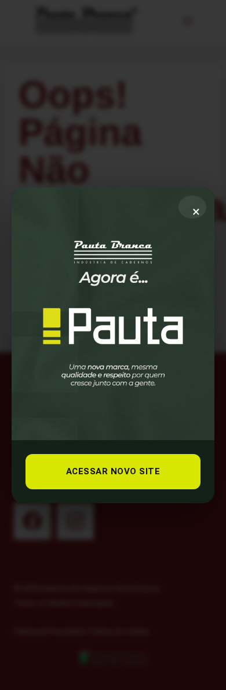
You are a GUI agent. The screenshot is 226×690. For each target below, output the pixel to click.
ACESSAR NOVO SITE (113, 471)
